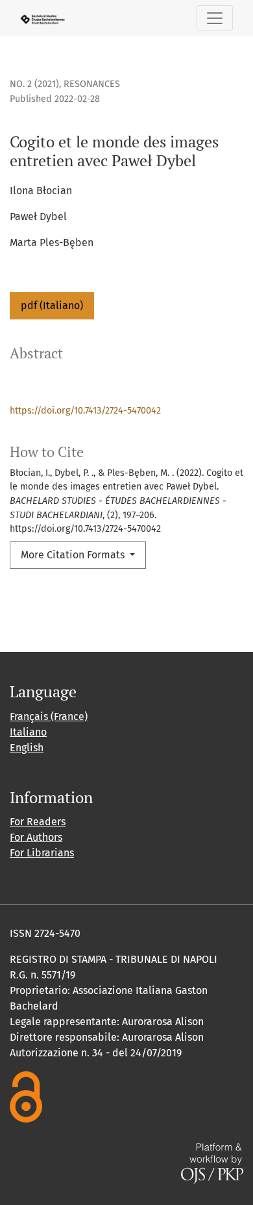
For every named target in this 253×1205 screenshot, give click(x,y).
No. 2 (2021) (34, 84)
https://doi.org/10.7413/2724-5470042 (85, 410)
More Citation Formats (74, 555)
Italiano (28, 732)
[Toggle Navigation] (215, 18)
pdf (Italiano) (52, 305)
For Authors (36, 837)
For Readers (38, 821)
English (26, 747)
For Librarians (42, 853)
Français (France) (49, 716)
